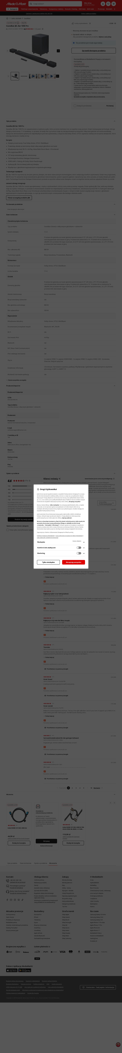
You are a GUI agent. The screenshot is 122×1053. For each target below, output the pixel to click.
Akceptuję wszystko (73, 562)
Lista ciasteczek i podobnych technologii (47, 537)
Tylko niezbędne (48, 562)
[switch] (79, 548)
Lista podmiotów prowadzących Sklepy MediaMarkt (69, 536)
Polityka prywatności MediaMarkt (45, 536)
